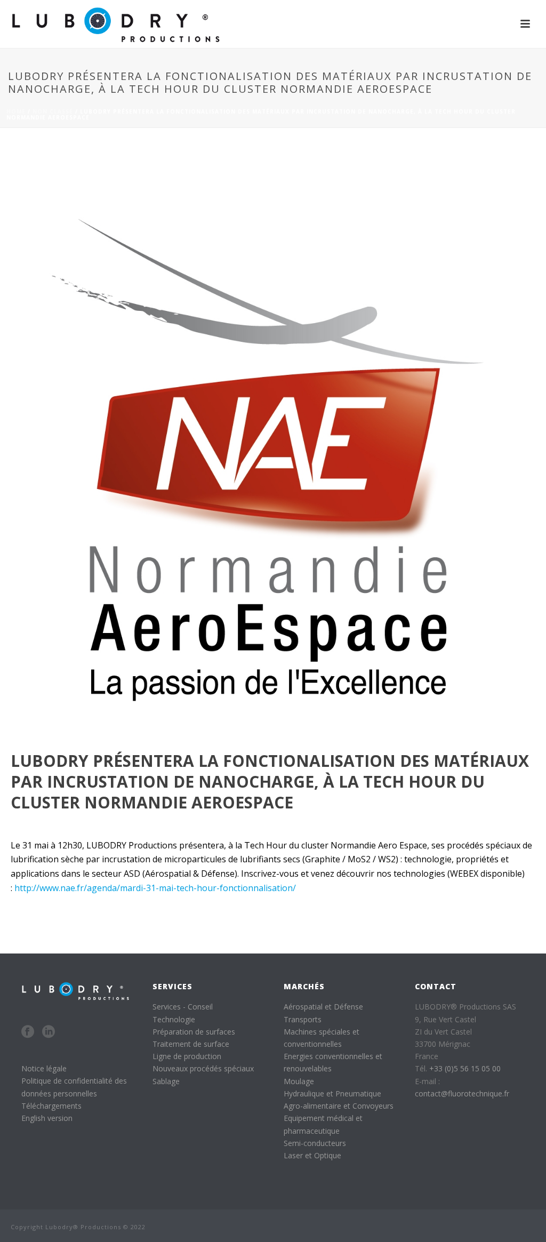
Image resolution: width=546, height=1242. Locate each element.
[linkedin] (48, 1031)
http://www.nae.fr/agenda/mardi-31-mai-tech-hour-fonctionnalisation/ (155, 888)
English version (47, 1118)
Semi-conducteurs (315, 1143)
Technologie (173, 1019)
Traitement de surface (190, 1044)
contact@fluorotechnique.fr (462, 1093)
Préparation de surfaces (193, 1032)
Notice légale (44, 1068)
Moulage (299, 1081)
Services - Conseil (182, 1006)
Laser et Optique (312, 1155)
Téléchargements (51, 1106)
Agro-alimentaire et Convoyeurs (339, 1106)
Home (16, 111)
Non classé (53, 111)
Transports (303, 1019)
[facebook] (27, 1031)
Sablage (166, 1081)
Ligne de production (186, 1056)
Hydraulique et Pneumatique (332, 1093)
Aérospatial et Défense (323, 1006)
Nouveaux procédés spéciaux (203, 1068)
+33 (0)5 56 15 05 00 (465, 1068)
